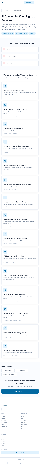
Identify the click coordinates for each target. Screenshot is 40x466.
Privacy (3, 443)
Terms (2, 445)
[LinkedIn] (6, 409)
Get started (28, 2)
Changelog (23, 428)
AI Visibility (24, 431)
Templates (23, 420)
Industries (8, 10)
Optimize (3, 420)
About (2, 439)
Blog (22, 418)
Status (3, 441)
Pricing (3, 437)
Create (3, 416)
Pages (2, 424)
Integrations (4, 426)
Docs (22, 416)
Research (3, 418)
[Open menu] (37, 3)
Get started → (20, 452)
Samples (23, 422)
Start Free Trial (19, 391)
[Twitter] (2, 409)
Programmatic (4, 422)
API (22, 426)
